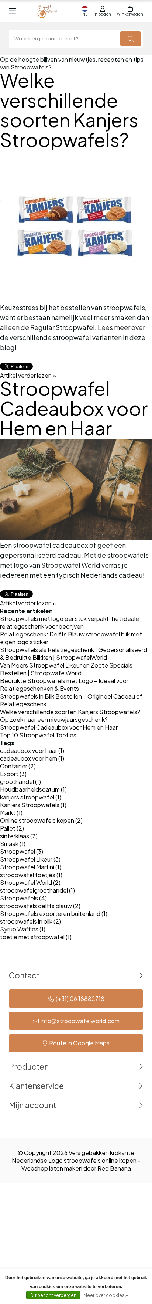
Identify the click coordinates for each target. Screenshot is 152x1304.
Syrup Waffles (22, 929)
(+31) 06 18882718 (80, 998)
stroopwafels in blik (30, 921)
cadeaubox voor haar (32, 750)
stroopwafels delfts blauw (40, 906)
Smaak (12, 844)
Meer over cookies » (105, 1295)
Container (18, 766)
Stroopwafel (21, 851)
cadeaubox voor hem (32, 758)
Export (13, 774)
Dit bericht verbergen (53, 1295)
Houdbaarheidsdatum (33, 789)
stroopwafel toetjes (31, 875)
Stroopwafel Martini (30, 867)
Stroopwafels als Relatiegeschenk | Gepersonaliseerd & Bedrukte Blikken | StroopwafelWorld (73, 653)
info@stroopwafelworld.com (80, 1021)
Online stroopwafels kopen (41, 820)
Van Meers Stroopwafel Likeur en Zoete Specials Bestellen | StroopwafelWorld (66, 669)
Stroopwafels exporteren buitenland (53, 913)
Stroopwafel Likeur (30, 859)
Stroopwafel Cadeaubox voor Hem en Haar (74, 408)
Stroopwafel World (30, 882)
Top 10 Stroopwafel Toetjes (38, 735)
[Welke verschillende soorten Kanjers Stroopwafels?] (76, 226)
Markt (11, 812)
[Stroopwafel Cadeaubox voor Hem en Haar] (76, 489)
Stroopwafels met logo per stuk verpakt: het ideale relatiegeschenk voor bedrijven (69, 622)
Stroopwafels (23, 898)
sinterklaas (19, 836)
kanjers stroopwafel (30, 797)
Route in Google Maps (79, 1043)
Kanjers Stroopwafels (33, 805)
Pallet (12, 828)
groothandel (20, 781)
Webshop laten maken (51, 1168)
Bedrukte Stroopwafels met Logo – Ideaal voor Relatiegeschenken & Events (64, 684)
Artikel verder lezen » (28, 375)
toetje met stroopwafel (36, 937)
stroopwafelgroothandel (37, 890)
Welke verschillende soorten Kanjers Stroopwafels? (69, 109)
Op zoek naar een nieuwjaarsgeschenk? (54, 719)
